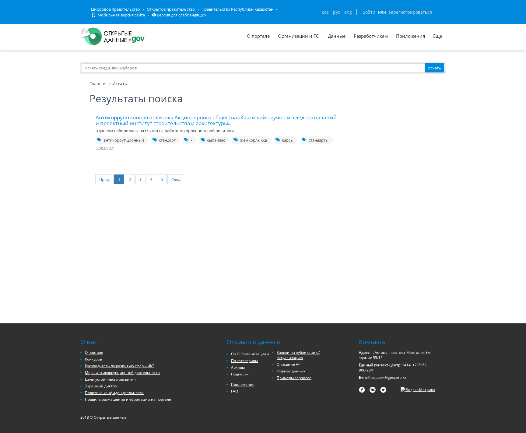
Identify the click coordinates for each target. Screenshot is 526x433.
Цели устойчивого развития (110, 379)
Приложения (410, 36)
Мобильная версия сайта (120, 15)
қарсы (287, 140)
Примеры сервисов (294, 377)
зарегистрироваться (410, 12)
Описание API (289, 364)
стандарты (318, 140)
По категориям (244, 360)
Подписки (240, 374)
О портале (258, 36)
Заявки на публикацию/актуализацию (298, 355)
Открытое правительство (171, 9)
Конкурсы (93, 359)
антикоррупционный (123, 140)
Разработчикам (371, 36)
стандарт (167, 140)
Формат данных (291, 371)
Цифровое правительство (115, 9)
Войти (369, 12)
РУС (336, 12)
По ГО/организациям (250, 354)
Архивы (238, 367)
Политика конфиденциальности (114, 392)
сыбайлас (216, 140)
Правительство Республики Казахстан (237, 9)
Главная (98, 83)
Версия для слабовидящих (181, 15)
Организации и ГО (299, 36)
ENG (348, 12)
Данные (336, 36)
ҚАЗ (325, 12)
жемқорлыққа (253, 140)
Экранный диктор (101, 386)
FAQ (234, 391)
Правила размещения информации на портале (128, 399)
